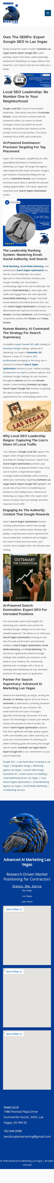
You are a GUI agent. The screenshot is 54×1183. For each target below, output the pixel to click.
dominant (8, 348)
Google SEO (9, 761)
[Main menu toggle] (48, 13)
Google (16, 348)
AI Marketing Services (14, 789)
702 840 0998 (13, 1131)
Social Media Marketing (35, 785)
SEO (32, 344)
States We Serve (27, 886)
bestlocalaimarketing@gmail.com (27, 1136)
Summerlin (32, 352)
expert (18, 344)
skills (36, 344)
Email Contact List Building (33, 773)
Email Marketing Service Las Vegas (21, 777)
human (25, 344)
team (23, 372)
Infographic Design (21, 765)
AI (4, 372)
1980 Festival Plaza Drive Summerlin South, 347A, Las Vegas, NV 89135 (24, 1117)
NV (40, 352)
